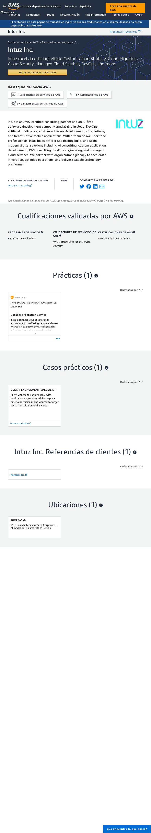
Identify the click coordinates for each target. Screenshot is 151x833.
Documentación (70, 14)
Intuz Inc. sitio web (18, 185)
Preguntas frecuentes (123, 31)
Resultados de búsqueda (57, 42)
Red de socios (120, 14)
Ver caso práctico (19, 423)
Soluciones (33, 14)
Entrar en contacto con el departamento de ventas (32, 6)
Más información (96, 14)
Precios (50, 14)
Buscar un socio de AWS (23, 42)
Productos (14, 14)
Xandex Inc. (18, 474)
